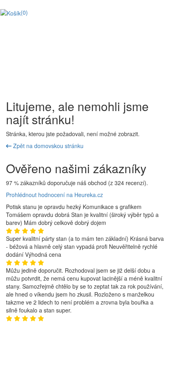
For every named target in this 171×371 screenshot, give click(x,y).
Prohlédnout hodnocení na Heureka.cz (54, 195)
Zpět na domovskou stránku (48, 146)
